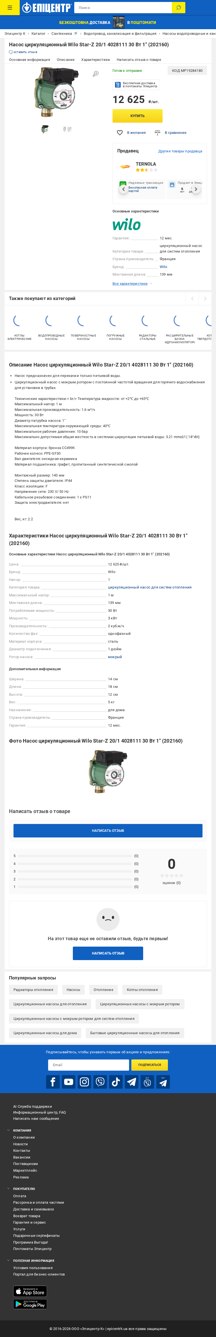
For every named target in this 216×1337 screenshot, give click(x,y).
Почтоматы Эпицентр (32, 1249)
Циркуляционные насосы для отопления (50, 1004)
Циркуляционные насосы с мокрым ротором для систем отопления (74, 1019)
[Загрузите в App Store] (30, 1291)
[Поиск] (178, 7)
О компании (24, 1137)
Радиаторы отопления (33, 990)
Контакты (21, 1150)
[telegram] (131, 1082)
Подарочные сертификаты (36, 1235)
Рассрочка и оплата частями (38, 1202)
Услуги (19, 1229)
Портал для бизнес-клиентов (39, 1274)
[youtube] (68, 1082)
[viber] (100, 1082)
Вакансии (22, 1157)
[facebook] (53, 1082)
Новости (20, 1144)
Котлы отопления (142, 990)
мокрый (115, 657)
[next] (205, 298)
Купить (137, 116)
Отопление (103, 990)
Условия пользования (33, 1268)
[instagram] (84, 1082)
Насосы (73, 990)
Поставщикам (25, 1164)
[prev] (192, 298)
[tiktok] (116, 1082)
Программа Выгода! (30, 1242)
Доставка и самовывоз (33, 1209)
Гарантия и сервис (29, 1222)
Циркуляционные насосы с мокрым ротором (140, 1004)
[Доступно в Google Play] (30, 1304)
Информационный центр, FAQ (39, 1112)
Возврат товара (26, 1216)
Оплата (19, 1196)
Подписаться (149, 1065)
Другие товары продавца (180, 151)
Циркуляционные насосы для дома (45, 1033)
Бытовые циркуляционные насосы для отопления (135, 1033)
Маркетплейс (25, 1170)
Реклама (21, 1177)
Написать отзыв (108, 830)
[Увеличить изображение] (95, 73)
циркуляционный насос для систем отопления (150, 587)
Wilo (163, 267)
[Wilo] (126, 224)
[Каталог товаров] (10, 7)
